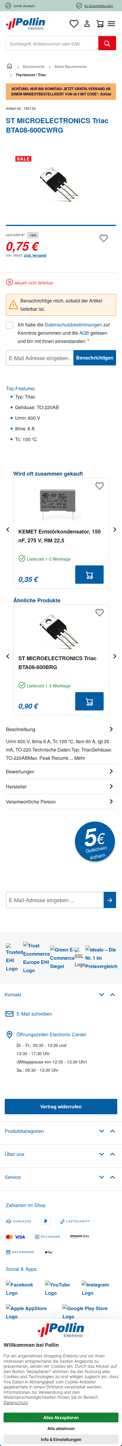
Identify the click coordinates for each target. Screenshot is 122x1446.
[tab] (61, 743)
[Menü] (112, 23)
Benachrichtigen (94, 357)
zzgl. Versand (35, 255)
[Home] (9, 66)
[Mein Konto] (87, 23)
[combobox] (52, 43)
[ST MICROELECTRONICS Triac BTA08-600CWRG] (61, 184)
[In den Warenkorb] (89, 574)
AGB (84, 332)
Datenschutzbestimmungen (73, 324)
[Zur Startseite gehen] (25, 22)
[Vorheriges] (7, 529)
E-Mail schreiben (34, 1013)
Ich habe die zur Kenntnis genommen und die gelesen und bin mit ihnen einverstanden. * (64, 332)
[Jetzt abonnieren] (110, 900)
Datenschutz (44, 913)
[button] (107, 994)
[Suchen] (107, 43)
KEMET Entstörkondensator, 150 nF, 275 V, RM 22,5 (59, 536)
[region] (61, 188)
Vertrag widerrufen (61, 1106)
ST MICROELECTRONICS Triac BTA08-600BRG (57, 662)
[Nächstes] (114, 529)
